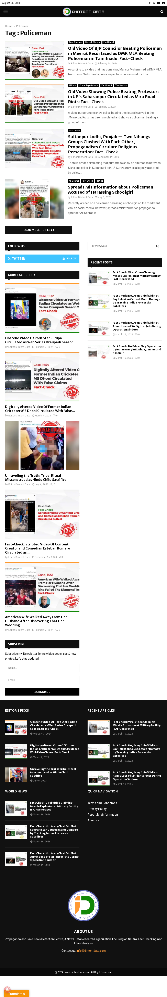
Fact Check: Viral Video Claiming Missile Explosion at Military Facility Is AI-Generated (136, 276)
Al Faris (72, 85)
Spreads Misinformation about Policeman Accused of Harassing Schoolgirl (110, 189)
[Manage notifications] (7, 989)
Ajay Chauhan (75, 42)
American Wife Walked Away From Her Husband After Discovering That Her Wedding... (36, 621)
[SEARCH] (157, 246)
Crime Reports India (88, 85)
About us (93, 820)
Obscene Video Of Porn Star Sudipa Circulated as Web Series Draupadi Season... (41, 340)
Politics (99, 181)
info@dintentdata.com (91, 950)
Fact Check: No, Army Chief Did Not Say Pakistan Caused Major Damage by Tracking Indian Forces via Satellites (136, 301)
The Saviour (121, 85)
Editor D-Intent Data (82, 63)
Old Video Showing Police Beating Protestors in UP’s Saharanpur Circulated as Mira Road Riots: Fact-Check (113, 96)
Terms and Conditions (102, 803)
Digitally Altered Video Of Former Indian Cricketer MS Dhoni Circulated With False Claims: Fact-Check (54, 749)
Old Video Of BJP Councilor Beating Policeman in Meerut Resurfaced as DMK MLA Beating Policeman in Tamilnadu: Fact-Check (115, 53)
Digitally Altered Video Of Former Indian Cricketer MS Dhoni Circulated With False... (40, 409)
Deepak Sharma (92, 42)
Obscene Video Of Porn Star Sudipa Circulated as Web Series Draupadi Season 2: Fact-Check (53, 725)
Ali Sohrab (74, 181)
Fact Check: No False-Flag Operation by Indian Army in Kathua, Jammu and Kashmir (137, 350)
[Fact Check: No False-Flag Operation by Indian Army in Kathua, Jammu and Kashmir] (99, 352)
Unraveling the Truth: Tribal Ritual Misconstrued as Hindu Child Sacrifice (35, 478)
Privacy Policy (97, 809)
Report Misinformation (103, 814)
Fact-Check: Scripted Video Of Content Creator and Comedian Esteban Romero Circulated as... (37, 548)
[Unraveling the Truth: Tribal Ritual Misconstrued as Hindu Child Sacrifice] (42, 445)
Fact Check (108, 42)
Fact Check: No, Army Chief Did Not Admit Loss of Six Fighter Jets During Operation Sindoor (137, 326)
